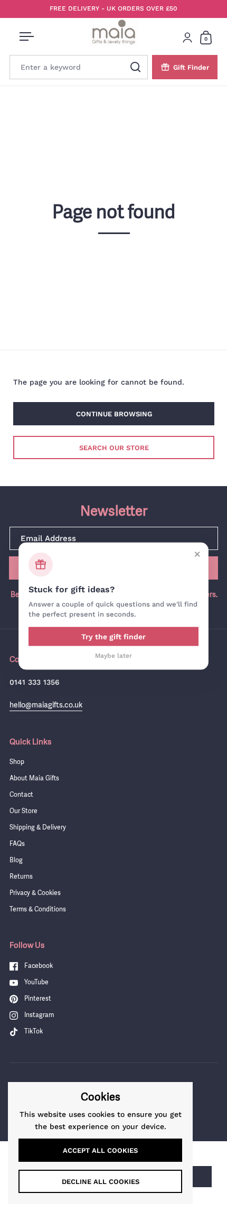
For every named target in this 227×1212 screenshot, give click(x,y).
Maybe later (113, 655)
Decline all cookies (100, 1182)
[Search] (135, 67)
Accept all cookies (100, 1150)
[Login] (187, 37)
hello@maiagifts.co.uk (46, 704)
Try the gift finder (113, 636)
